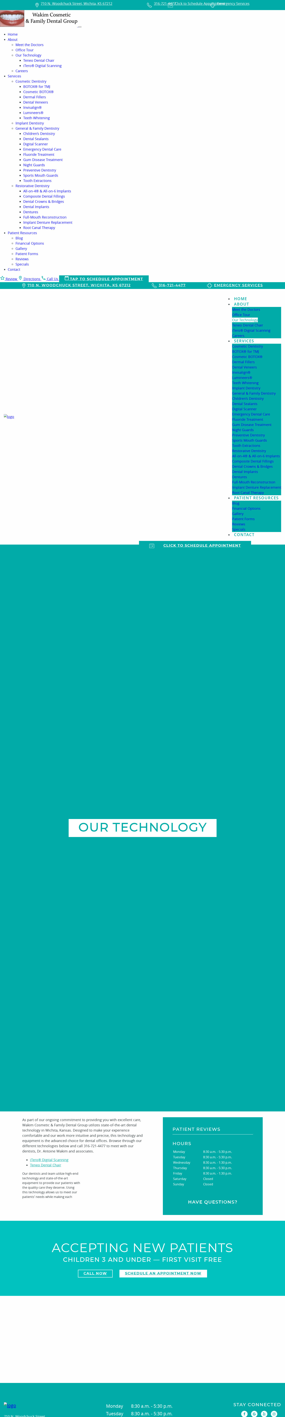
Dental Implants (36, 206)
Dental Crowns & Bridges (43, 201)
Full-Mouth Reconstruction (44, 217)
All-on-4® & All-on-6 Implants (47, 191)
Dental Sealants (36, 138)
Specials (22, 264)
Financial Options (30, 243)
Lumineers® (33, 112)
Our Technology (28, 55)
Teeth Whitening (36, 118)
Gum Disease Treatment (43, 159)
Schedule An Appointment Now (163, 1273)
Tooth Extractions (37, 180)
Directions (32, 279)
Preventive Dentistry (39, 170)
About (12, 39)
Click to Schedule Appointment (202, 545)
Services (14, 76)
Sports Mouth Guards (40, 175)
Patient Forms (27, 253)
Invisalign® (32, 107)
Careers (22, 71)
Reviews (22, 259)
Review (11, 279)
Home (13, 34)
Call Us (52, 279)
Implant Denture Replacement (47, 222)
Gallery (21, 248)
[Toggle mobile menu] (79, 26)
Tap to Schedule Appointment (106, 279)
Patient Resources (22, 232)
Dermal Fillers (34, 97)
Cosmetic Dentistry (31, 81)
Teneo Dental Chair (38, 60)
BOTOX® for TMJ (36, 86)
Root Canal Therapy (39, 227)
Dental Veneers (35, 102)
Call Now (95, 1273)
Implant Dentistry (30, 123)
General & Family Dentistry (37, 128)
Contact (14, 269)
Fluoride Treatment (38, 154)
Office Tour (25, 50)
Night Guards (34, 165)
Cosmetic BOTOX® (38, 91)
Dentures (30, 212)
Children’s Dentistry (39, 133)
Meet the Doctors (30, 44)
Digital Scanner (35, 144)
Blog (19, 238)
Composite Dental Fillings (44, 196)
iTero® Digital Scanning (42, 65)
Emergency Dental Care (42, 149)
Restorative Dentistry (32, 185)
